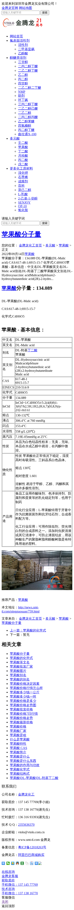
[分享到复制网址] (27, 863)
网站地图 (25, 8)
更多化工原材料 (21, 168)
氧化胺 (23, 210)
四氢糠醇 (24, 125)
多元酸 (15, 138)
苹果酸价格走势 (21, 718)
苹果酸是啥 (18, 735)
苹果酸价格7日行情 (24, 713)
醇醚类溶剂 (18, 57)
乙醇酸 (23, 53)
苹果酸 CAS (18, 748)
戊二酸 (23, 164)
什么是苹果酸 (20, 739)
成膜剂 (23, 181)
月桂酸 (23, 155)
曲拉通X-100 (27, 134)
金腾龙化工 (26, 794)
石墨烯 (23, 177)
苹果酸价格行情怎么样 (26, 688)
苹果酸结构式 (20, 773)
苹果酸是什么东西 (23, 760)
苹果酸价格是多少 (23, 700)
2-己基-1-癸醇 (28, 198)
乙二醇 (23, 75)
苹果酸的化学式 (21, 658)
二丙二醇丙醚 (28, 117)
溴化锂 (23, 172)
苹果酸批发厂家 (21, 666)
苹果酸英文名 (20, 662)
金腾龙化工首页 (30, 245)
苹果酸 (23, 147)
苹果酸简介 (18, 752)
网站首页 (16, 36)
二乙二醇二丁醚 (29, 87)
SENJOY (24, 202)
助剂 (21, 95)
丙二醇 (23, 79)
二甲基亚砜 (26, 49)
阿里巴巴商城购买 (31, 855)
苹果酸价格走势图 (23, 705)
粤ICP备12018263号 (32, 847)
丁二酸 (23, 151)
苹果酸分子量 (21, 234)
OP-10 (22, 206)
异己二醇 (24, 190)
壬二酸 (23, 142)
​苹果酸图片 (18, 671)
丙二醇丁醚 (26, 130)
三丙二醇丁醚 (28, 104)
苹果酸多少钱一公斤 (24, 692)
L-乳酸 (23, 194)
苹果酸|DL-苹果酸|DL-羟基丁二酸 (34, 778)
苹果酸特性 (18, 743)
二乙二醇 (24, 112)
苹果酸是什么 (20, 756)
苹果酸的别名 (20, 679)
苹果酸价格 (18, 726)
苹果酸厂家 (18, 730)
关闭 (5, 901)
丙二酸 (23, 160)
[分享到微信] (8, 863)
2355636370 (26, 824)
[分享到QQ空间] (13, 863)
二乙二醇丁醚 (28, 70)
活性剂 (23, 45)
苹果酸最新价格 (21, 722)
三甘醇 (23, 62)
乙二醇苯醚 (26, 121)
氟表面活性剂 (20, 40)
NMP (21, 91)
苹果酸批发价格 (21, 709)
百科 (21, 185)
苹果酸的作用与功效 (24, 765)
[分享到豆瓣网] (22, 863)
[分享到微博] (38, 863)
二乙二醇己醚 (28, 108)
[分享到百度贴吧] (32, 863)
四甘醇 (23, 83)
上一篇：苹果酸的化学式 (28, 630)
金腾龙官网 (10, 8)
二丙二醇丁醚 (28, 66)
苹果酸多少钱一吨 (23, 696)
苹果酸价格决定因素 (24, 683)
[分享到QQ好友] (17, 863)
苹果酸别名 (18, 675)
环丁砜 (23, 100)
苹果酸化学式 (20, 769)
